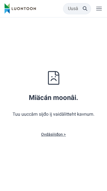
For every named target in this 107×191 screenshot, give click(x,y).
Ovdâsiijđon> (53, 134)
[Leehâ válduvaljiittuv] (99, 8)
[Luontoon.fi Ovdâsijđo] (20, 8)
